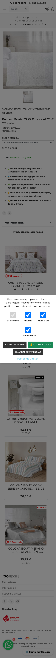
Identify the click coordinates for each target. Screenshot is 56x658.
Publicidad (43, 320)
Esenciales (13, 320)
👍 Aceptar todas (40, 344)
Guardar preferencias (28, 352)
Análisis (28, 320)
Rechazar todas (14, 344)
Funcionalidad (28, 335)
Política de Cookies (28, 358)
